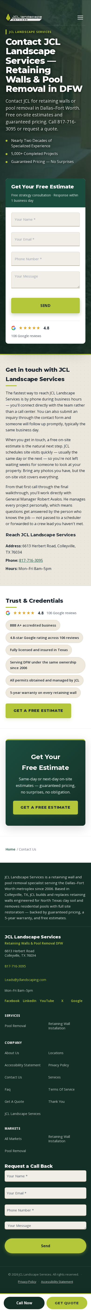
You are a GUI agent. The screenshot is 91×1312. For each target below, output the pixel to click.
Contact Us (13, 1077)
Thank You (56, 1101)
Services (54, 1077)
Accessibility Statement (23, 1065)
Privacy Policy (58, 1065)
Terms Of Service (61, 1089)
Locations (55, 1053)
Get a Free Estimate (38, 710)
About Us (12, 1053)
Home (10, 849)
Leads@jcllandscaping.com (25, 979)
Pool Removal (15, 1026)
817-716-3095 (31, 560)
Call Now (24, 1303)
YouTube (47, 1000)
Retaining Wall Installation (59, 1025)
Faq (7, 1089)
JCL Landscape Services (23, 1113)
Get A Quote (14, 1101)
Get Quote (67, 1303)
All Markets (13, 1138)
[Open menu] (80, 17)
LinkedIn (29, 1000)
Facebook (12, 1000)
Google (76, 1000)
